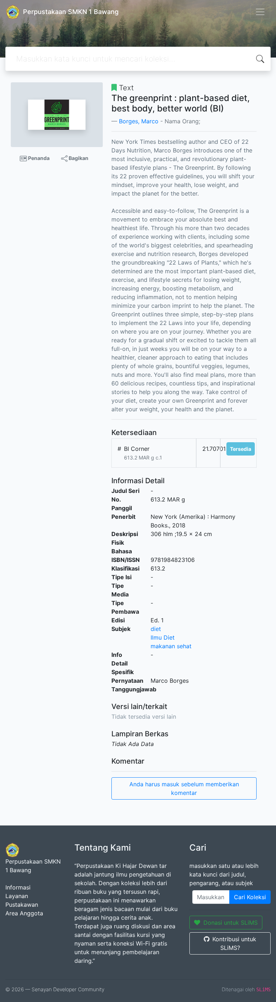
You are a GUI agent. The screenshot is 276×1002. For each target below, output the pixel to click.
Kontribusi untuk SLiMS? (234, 943)
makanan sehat (171, 646)
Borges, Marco (138, 121)
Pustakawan (21, 904)
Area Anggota (24, 913)
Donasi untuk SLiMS (230, 922)
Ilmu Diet (163, 637)
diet (156, 628)
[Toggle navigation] (260, 12)
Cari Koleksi (250, 897)
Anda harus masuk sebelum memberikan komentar (184, 788)
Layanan (16, 896)
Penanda (38, 158)
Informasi (18, 887)
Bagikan (78, 158)
